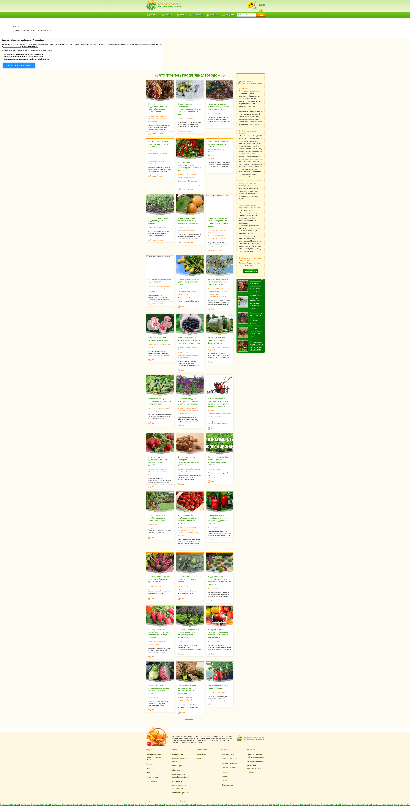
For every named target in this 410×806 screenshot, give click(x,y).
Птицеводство (159, 164)
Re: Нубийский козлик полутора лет (247, 185)
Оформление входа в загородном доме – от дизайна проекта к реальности (187, 689)
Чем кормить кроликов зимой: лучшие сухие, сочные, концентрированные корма (218, 146)
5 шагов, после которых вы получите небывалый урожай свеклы (159, 579)
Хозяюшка (226, 750)
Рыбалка (250, 773)
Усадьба (149, 750)
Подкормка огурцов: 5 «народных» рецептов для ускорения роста (159, 401)
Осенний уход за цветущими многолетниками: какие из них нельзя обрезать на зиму (189, 109)
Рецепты (225, 772)
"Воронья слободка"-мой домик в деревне (255, 756)
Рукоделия (226, 776)
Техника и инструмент (215, 416)
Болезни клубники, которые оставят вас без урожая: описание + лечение (158, 689)
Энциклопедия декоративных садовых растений (188, 356)
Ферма (174, 750)
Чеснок (164, 228)
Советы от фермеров (180, 793)
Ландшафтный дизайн (185, 700)
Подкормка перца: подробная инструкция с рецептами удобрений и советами (218, 519)
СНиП (199, 759)
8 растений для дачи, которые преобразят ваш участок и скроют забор (188, 401)
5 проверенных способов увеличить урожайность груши (189, 282)
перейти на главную (45, 30)
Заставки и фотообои (255, 761)
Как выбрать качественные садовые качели (159, 280)
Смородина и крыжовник (186, 177)
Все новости (189, 720)
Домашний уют (228, 754)
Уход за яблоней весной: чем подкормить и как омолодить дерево (218, 282)
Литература (201, 754)
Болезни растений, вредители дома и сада (154, 757)
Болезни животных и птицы (180, 760)
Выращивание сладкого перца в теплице (218, 687)
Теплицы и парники (220, 350)
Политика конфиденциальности (181, 801)
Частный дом (152, 781)
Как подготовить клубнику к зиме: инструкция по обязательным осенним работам (219, 222)
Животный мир (219, 156)
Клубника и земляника (215, 233)
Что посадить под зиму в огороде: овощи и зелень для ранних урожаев (218, 106)
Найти (261, 15)
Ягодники (163, 116)
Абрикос (194, 230)
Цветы (191, 119)
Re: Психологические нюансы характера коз (250, 259)
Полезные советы (229, 768)
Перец (157, 644)
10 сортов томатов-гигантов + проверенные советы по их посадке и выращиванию (218, 634)
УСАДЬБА (151, 116)
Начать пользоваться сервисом (19, 66)
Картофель (195, 469)
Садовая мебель (162, 289)
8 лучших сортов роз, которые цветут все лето (158, 339)
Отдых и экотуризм (229, 763)
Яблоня (223, 297)
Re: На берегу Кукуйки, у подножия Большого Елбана (250, 207)
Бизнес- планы (177, 754)
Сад (157, 116)
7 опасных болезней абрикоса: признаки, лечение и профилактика (188, 221)
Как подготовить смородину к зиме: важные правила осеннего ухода (189, 166)
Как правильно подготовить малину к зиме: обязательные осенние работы (157, 108)
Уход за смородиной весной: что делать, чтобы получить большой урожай (189, 340)
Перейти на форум (251, 271)
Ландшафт (159, 286)
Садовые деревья (184, 230)
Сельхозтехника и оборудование (219, 413)
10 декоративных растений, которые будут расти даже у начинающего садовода (219, 580)
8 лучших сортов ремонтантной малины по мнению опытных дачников (159, 461)
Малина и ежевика (154, 119)
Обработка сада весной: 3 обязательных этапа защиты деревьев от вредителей (189, 634)
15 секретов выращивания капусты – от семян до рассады (189, 579)
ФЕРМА (150, 151)
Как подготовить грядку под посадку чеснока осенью (158, 221)
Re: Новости (243, 88)
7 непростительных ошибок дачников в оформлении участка (157, 518)
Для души (250, 750)
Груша (193, 291)
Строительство (153, 777)
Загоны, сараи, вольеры (156, 161)
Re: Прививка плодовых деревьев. (248, 132)
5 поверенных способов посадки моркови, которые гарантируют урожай (218, 461)
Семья (224, 781)
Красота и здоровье (229, 759)
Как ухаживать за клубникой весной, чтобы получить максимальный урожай (189, 519)
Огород (217, 113)
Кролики (211, 158)
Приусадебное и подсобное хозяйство (157, 155)
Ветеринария (177, 766)
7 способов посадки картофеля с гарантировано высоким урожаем (188, 461)
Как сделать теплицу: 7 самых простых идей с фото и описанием (217, 340)
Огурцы (157, 411)
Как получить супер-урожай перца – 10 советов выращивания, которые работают (159, 634)
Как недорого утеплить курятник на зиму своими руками (159, 144)
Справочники (202, 750)
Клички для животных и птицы (254, 767)
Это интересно (227, 785)
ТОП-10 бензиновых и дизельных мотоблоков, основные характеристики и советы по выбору (219, 403)
